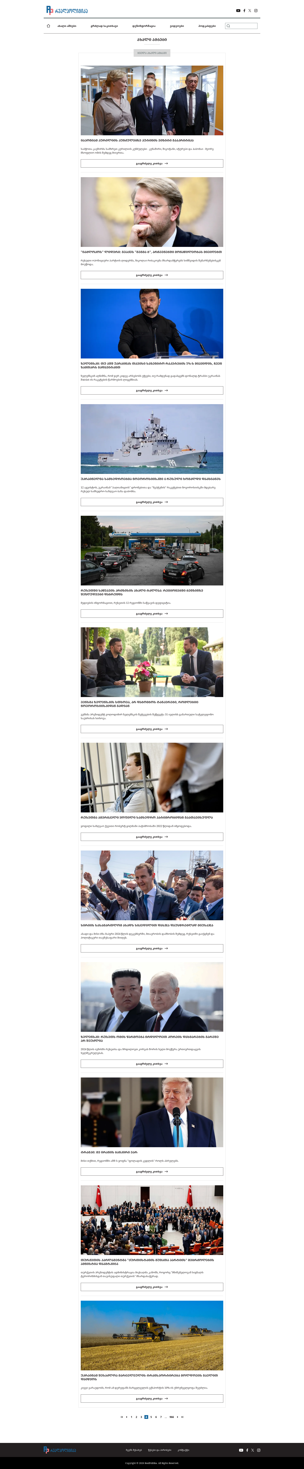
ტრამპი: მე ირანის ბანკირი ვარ (109, 1152)
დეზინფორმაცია (143, 26)
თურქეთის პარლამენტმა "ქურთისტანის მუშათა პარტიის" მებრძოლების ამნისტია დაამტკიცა (147, 1262)
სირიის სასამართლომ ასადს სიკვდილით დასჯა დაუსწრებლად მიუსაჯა (147, 925)
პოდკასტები (207, 26)
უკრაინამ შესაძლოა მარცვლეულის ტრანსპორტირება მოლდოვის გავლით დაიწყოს (149, 1377)
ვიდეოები (177, 26)
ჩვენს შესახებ (134, 1449)
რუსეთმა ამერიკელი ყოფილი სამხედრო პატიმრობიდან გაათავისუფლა (147, 817)
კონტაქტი (183, 1449)
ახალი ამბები (66, 26)
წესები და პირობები (159, 1449)
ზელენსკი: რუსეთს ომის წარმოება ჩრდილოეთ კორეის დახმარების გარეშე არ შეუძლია (150, 1039)
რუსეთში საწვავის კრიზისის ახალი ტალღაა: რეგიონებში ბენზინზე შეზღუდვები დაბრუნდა (142, 592)
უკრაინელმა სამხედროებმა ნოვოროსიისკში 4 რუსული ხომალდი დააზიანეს (151, 479)
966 (172, 1417)
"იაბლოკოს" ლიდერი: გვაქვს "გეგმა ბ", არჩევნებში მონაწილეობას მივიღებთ (151, 252)
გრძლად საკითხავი (104, 26)
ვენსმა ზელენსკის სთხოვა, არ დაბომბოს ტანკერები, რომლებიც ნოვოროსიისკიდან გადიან (139, 704)
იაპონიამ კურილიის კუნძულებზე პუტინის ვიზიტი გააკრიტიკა (137, 140)
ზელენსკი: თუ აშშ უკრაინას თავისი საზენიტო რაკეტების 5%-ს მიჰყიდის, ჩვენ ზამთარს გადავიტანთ (151, 365)
